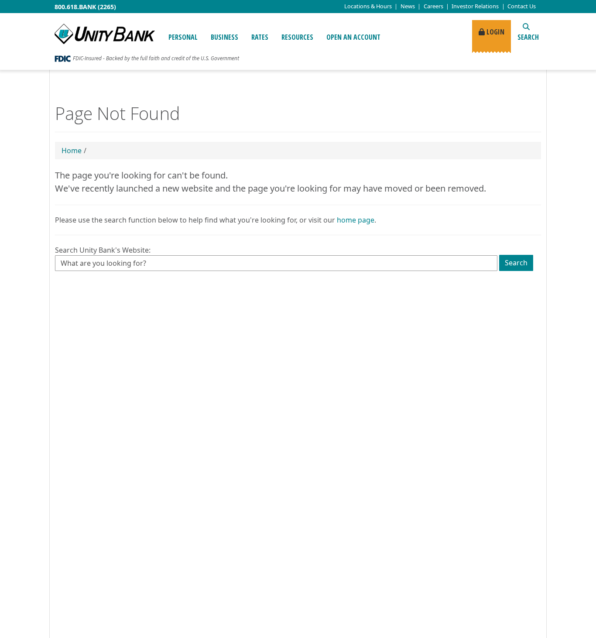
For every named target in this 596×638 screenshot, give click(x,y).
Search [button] (528, 37)
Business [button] (224, 37)
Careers (433, 6)
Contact (521, 6)
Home (72, 150)
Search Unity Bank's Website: (103, 250)
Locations (368, 6)
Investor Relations (475, 6)
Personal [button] (183, 37)
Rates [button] (259, 37)
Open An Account (353, 37)
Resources (297, 37)
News (408, 6)
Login (494, 32)
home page (355, 220)
